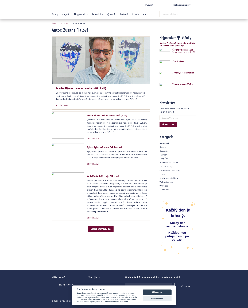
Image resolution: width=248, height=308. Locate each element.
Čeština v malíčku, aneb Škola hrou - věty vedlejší (183, 51)
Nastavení (124, 301)
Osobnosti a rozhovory (170, 170)
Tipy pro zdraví (81, 14)
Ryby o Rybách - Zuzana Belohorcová (104, 147)
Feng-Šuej (164, 158)
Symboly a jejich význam (183, 73)
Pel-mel (163, 174)
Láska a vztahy (166, 166)
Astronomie (165, 143)
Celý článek (62, 105)
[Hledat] (192, 14)
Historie (135, 14)
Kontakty (147, 14)
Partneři (124, 14)
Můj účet (149, 4)
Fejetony (163, 154)
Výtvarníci (111, 14)
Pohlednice (97, 14)
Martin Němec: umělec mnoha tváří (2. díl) (81, 88)
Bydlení (163, 147)
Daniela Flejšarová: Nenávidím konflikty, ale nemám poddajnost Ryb (177, 44)
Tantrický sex (178, 61)
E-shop (55, 14)
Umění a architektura (169, 178)
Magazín (66, 14)
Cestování (164, 151)
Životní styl (164, 189)
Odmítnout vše (157, 299)
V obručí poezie (166, 182)
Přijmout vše (157, 292)
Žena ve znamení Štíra (182, 84)
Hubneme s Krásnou (169, 162)
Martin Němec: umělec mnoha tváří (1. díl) (107, 115)
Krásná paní (69, 6)
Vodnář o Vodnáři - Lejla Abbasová (103, 176)
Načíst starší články (101, 229)
